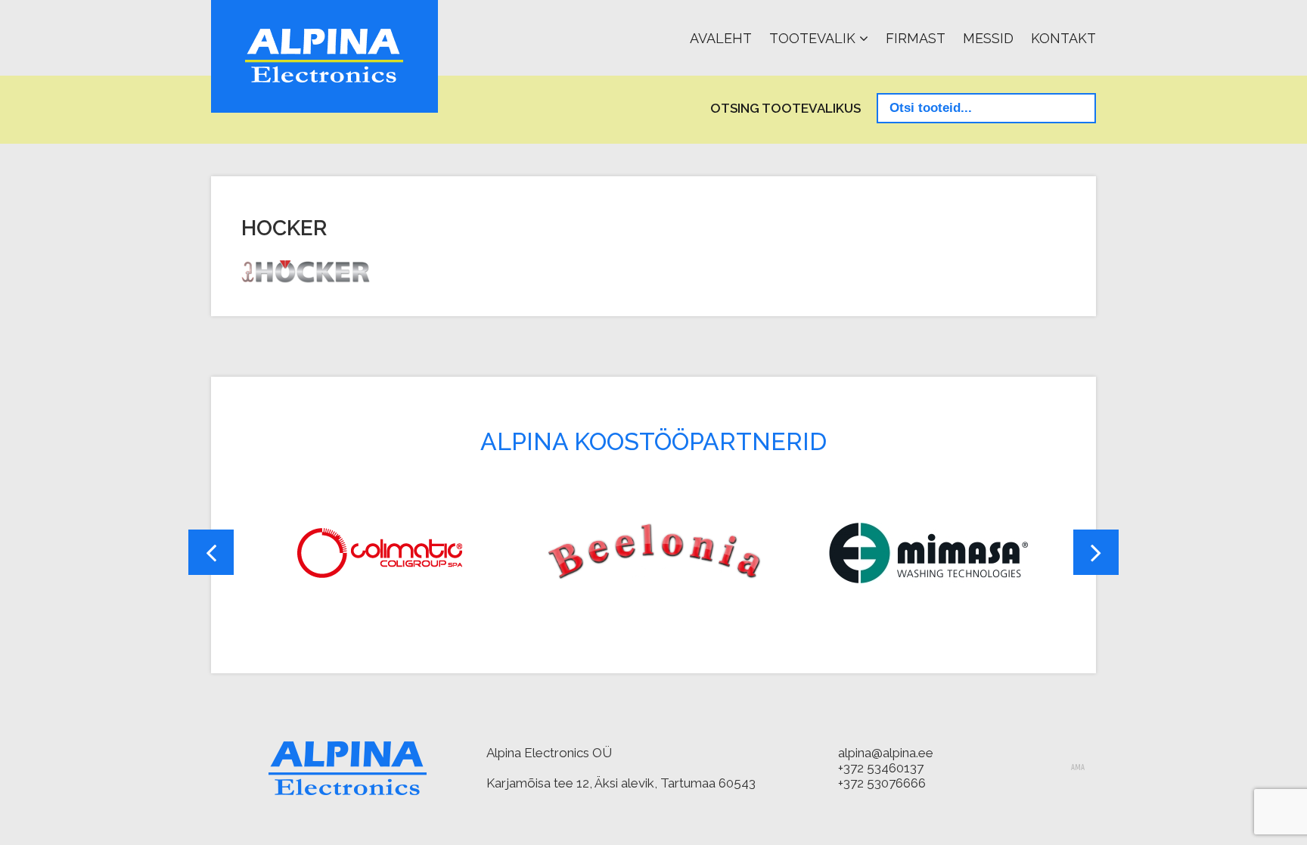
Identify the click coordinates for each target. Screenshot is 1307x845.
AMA (1078, 768)
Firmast (915, 38)
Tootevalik (812, 38)
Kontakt (1063, 38)
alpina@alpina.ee (885, 752)
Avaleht (721, 38)
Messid (988, 38)
